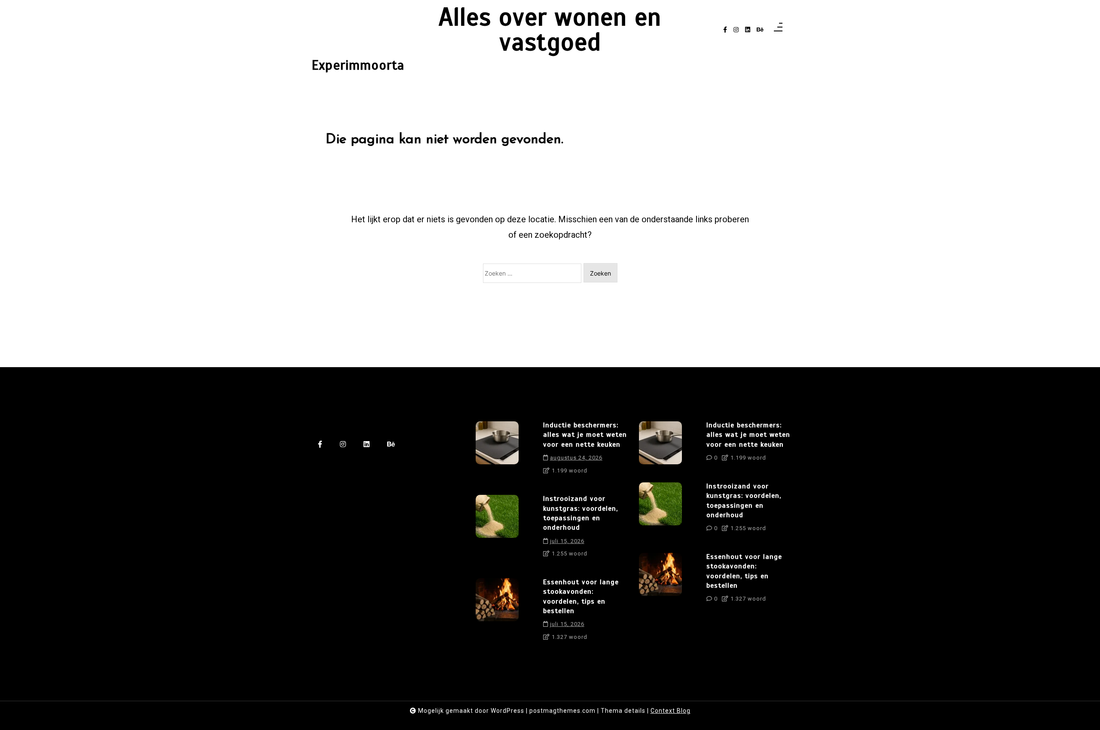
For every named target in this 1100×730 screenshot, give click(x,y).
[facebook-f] (725, 29)
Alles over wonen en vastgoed (550, 30)
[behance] (760, 29)
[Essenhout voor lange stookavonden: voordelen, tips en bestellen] (497, 612)
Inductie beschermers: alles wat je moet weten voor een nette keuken (585, 435)
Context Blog (671, 710)
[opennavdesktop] (778, 30)
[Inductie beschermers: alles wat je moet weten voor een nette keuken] (497, 450)
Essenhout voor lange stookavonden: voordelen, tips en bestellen (581, 596)
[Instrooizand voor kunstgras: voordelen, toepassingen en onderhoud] (497, 529)
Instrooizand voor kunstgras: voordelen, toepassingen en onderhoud (580, 513)
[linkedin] (747, 29)
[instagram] (736, 29)
